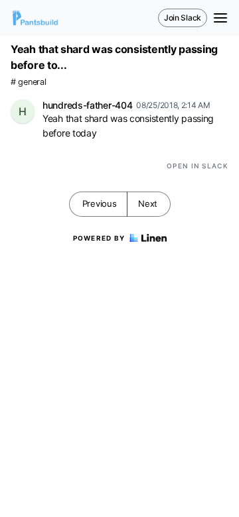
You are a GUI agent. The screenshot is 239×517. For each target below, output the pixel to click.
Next (147, 203)
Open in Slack (197, 166)
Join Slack (182, 18)
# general (28, 82)
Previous (99, 203)
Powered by (99, 238)
